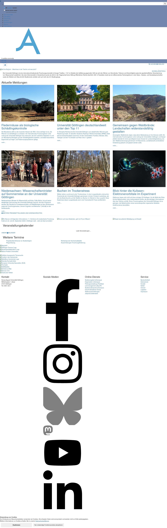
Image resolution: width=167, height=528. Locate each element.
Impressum (144, 291)
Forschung (7, 18)
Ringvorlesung (10, 243)
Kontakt (143, 284)
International (8, 26)
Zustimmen (16, 525)
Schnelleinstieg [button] (158, 71)
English (161, 64)
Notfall (142, 286)
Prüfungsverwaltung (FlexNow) (94, 284)
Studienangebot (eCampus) (93, 280)
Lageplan (143, 290)
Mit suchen (11, 8)
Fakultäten (7, 16)
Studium (6, 20)
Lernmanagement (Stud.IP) (93, 286)
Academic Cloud (95, 290)
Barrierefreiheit (145, 280)
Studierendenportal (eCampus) (94, 288)
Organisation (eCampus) (92, 282)
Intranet (143, 288)
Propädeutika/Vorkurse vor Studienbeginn (19, 241)
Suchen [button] (153, 64)
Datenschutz (144, 282)
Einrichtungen (8, 22)
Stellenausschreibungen (92, 291)
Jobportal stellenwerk (91, 293)
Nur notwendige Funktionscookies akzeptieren (49, 525)
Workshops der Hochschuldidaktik (71, 241)
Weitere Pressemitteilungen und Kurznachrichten (22, 213)
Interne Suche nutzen (11, 10)
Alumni (6, 24)
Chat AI (87, 290)
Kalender (11, 233)
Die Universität (8, 15)
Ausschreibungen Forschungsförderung (73, 243)
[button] (3, 60)
